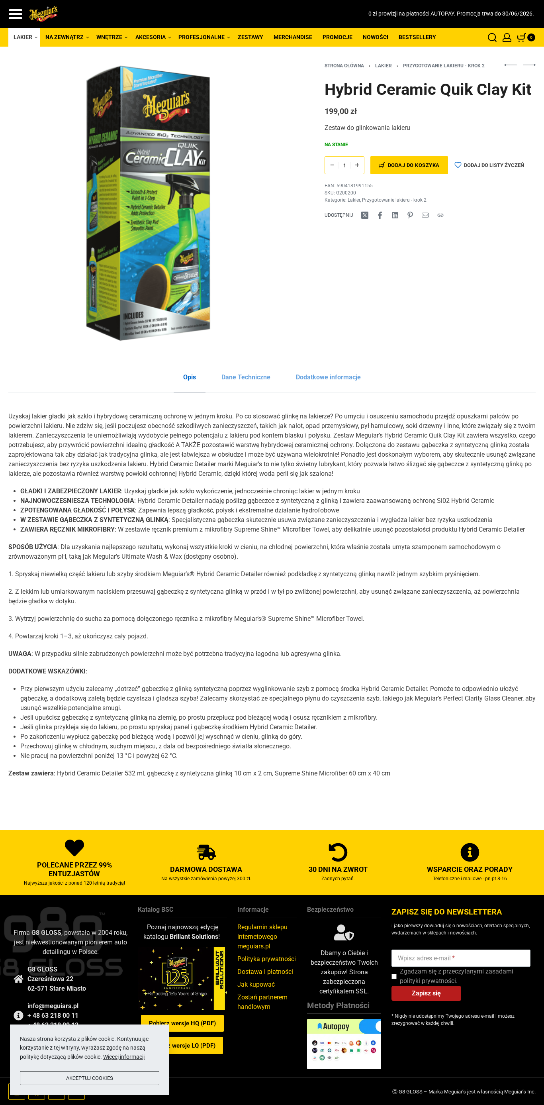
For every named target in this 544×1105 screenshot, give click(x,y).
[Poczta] (425, 215)
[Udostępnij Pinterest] (410, 215)
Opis (189, 377)
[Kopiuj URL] (440, 215)
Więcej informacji (124, 1057)
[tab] (189, 377)
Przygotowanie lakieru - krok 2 (444, 66)
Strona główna (344, 66)
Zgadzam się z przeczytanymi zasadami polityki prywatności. (456, 976)
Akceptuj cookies (89, 1078)
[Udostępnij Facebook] (380, 215)
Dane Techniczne (245, 377)
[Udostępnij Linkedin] (395, 215)
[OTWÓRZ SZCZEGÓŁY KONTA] (507, 37)
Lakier (383, 66)
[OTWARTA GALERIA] (148, 203)
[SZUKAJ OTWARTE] (492, 37)
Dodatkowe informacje (328, 377)
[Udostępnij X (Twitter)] (364, 215)
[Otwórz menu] (15, 14)
